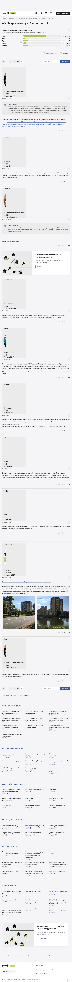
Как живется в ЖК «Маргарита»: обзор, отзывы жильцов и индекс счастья (26, 582)
